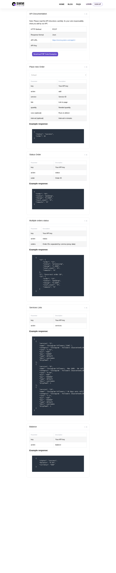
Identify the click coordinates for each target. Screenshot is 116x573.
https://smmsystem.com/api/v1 (63, 40)
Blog (70, 4)
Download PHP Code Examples (45, 54)
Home (61, 4)
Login (89, 4)
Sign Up (97, 4)
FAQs (78, 4)
